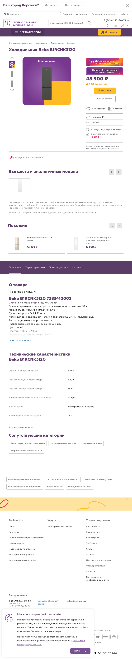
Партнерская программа (22, 549)
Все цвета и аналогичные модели (30, 157)
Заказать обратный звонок (48, 602)
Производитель (58, 267)
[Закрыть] (127, 5)
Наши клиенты (16, 543)
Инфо (123, 14)
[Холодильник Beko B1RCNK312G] (46, 81)
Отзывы (76, 267)
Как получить (93, 538)
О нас (12, 526)
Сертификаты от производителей (26, 538)
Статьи (89, 549)
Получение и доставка (103, 14)
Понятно (80, 651)
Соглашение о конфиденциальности (97, 578)
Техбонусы (91, 543)
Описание (15, 267)
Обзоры (90, 554)
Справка (90, 571)
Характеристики (35, 267)
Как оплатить (93, 532)
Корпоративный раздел (21, 554)
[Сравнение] (115, 25)
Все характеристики (21, 428)
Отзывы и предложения (98, 560)
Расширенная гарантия (59, 526)
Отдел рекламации (96, 566)
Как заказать (93, 526)
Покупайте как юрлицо (75, 14)
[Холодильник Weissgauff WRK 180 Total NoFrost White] (95, 242)
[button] (51, 5)
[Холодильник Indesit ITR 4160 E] (36, 242)
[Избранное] (107, 26)
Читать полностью (20, 340)
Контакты (14, 532)
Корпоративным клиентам (22, 560)
